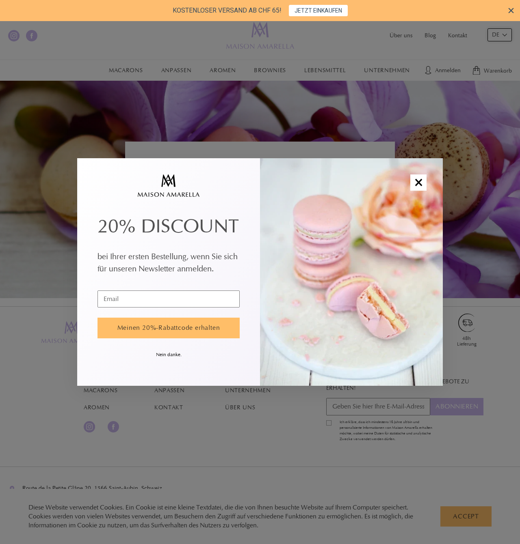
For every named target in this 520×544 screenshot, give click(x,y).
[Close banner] (511, 10)
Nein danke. (169, 354)
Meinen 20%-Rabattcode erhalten (168, 328)
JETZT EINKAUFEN (318, 10)
